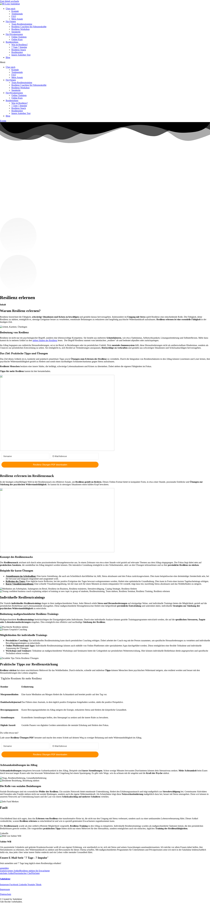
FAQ (13, 16)
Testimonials (17, 14)
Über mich (10, 8)
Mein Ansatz (17, 19)
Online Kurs (17, 39)
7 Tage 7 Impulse (19, 47)
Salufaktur (5, 879)
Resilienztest (17, 52)
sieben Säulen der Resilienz (45, 340)
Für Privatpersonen (14, 34)
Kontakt (15, 11)
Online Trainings (19, 37)
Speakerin (15, 32)
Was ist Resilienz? (19, 44)
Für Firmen (11, 21)
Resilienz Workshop (20, 29)
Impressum (5, 889)
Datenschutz (5, 894)
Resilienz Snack (18, 49)
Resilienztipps (12, 42)
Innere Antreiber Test (20, 55)
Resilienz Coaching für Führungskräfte (28, 26)
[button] (105, 62)
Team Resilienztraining (21, 24)
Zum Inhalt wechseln (9, 1)
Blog (8, 57)
